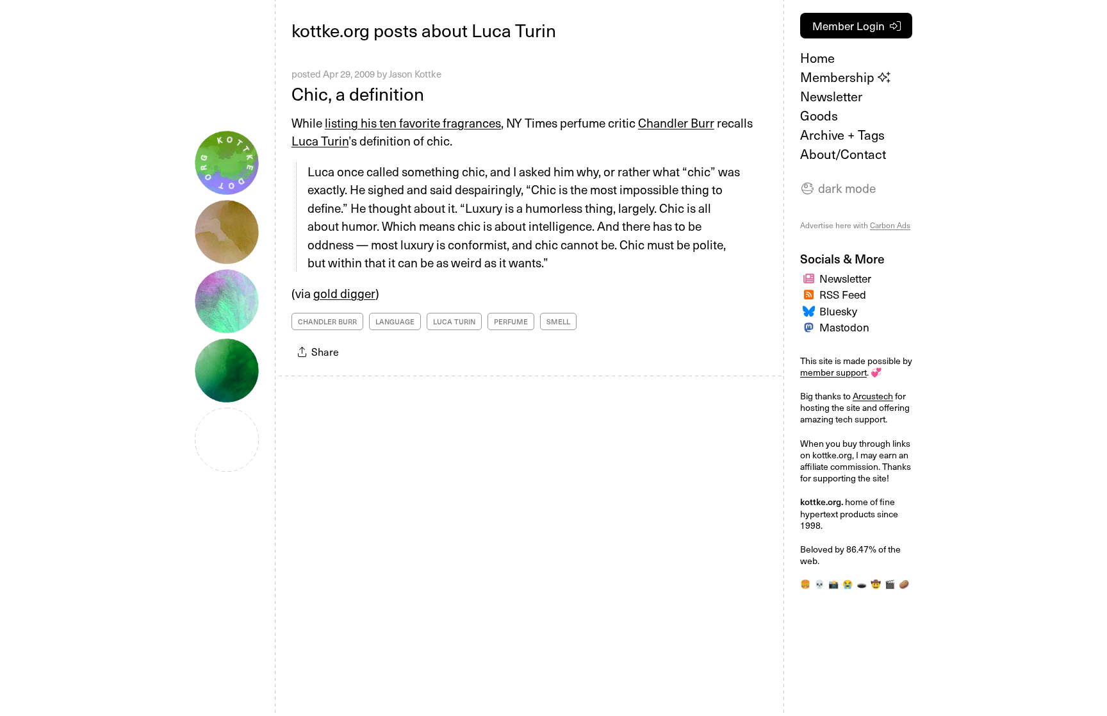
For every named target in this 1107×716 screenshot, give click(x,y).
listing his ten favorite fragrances (413, 122)
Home (817, 57)
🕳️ (862, 584)
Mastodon (844, 327)
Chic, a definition (357, 93)
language (394, 321)
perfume (511, 321)
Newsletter (831, 96)
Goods (819, 115)
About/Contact (843, 153)
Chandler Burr (676, 122)
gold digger (344, 293)
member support (833, 372)
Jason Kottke (415, 74)
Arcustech (873, 396)
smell (558, 321)
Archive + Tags (842, 134)
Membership (839, 77)
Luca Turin (319, 140)
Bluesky (838, 311)
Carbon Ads (890, 225)
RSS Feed (842, 294)
